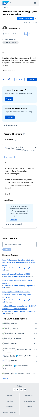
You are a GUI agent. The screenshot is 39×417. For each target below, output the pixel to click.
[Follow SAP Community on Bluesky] (17, 389)
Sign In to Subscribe (25, 18)
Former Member (14, 28)
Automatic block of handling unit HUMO (16, 274)
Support (29, 406)
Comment (32, 79)
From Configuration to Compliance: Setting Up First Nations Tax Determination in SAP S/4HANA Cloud (19, 262)
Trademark (9, 406)
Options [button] (35, 18)
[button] (26, 34)
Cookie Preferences (9, 412)
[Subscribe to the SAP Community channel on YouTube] (21, 389)
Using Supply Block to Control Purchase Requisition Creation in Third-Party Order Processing (16, 294)
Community (14, 3)
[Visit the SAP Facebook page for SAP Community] (14, 389)
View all (5, 378)
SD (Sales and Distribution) (10, 42)
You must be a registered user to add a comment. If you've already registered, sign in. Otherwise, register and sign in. (19, 211)
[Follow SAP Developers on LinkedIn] (25, 389)
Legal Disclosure (29, 401)
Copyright (10, 401)
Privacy (9, 395)
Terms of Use (29, 395)
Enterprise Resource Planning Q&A (16, 276)
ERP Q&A (6, 8)
